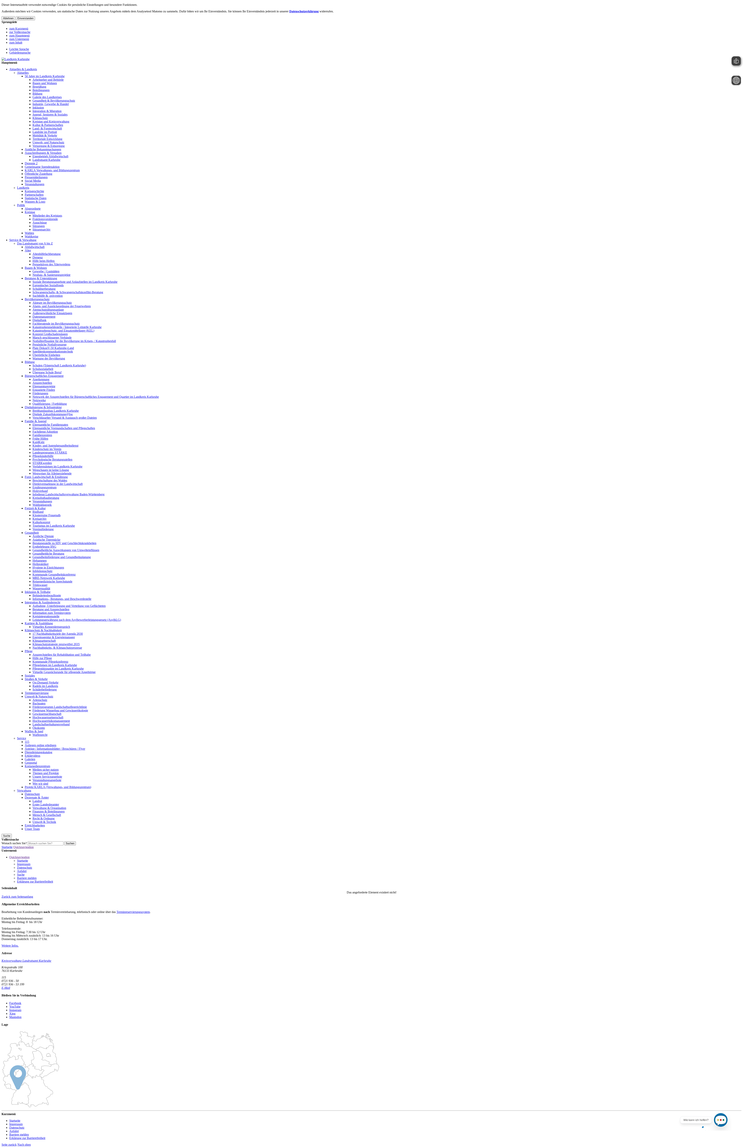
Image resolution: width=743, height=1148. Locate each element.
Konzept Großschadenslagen (50, 334)
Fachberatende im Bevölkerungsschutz (56, 323)
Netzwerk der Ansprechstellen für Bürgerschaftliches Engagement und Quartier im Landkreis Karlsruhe (96, 396)
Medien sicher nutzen (46, 769)
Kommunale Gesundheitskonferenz (54, 574)
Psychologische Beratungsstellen (52, 459)
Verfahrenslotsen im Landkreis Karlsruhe (57, 466)
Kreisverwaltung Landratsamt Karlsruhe (26, 960)
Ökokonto (39, 727)
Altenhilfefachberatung (47, 254)
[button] (17, 896)
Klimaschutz (40, 118)
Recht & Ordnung (44, 818)
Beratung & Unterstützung (41, 278)
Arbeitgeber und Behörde (48, 79)
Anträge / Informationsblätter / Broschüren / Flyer (55, 748)
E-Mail (6, 987)
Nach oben (24, 1144)
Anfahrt (22, 871)
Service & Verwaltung (22, 240)
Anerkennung (41, 379)
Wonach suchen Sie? (14, 843)
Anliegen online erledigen (40, 745)
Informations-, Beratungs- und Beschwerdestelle (62, 599)
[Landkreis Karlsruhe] (16, 59)
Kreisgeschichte (34, 191)
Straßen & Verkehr (36, 679)
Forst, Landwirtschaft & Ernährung (46, 477)
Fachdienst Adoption (45, 431)
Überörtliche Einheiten (46, 355)
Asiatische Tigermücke (46, 539)
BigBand (38, 511)
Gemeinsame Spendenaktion (42, 166)
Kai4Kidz (39, 442)
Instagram (15, 1010)
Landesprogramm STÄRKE (50, 452)
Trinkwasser (40, 585)
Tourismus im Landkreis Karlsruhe (54, 525)
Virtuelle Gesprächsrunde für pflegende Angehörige (64, 672)
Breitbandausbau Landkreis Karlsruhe (56, 410)
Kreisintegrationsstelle (46, 616)
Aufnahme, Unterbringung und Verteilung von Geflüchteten (69, 605)
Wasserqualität (41, 588)
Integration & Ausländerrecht (42, 602)
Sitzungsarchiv (42, 229)
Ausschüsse (40, 222)
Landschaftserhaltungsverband (51, 724)
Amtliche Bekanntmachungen (43, 149)
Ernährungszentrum (44, 487)
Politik (21, 205)
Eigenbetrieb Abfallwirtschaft (50, 156)
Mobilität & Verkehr (45, 135)
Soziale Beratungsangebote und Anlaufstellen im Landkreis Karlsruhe (75, 281)
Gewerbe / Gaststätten (46, 271)
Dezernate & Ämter (37, 797)
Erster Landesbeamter (46, 804)
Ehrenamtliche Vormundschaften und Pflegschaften (64, 428)
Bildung (37, 93)
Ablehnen (8, 18)
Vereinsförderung (43, 529)
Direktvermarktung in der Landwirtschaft (58, 484)
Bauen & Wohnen (36, 267)
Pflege (29, 651)
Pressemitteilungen (36, 177)
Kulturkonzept (41, 522)
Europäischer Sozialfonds (48, 285)
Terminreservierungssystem (133, 912)
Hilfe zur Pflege (42, 658)
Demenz (38, 257)
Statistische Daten (35, 198)
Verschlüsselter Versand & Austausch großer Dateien (65, 417)
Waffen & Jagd (34, 731)
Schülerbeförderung (45, 689)
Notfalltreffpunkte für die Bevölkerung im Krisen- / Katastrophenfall (74, 341)
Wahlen (29, 233)
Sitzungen (39, 226)
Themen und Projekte (46, 773)
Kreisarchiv (40, 518)
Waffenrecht (40, 734)
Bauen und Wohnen (45, 83)
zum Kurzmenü (18, 28)
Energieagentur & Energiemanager (54, 637)
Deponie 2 (31, 163)
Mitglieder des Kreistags (47, 215)
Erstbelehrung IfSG (44, 546)
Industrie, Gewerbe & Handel (51, 104)
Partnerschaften (34, 194)
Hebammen (40, 560)
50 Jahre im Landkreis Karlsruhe (45, 76)
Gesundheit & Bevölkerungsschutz (54, 100)
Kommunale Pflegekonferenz (50, 661)
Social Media (33, 180)
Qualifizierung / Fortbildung (50, 403)
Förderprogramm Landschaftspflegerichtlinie (60, 707)
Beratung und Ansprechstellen (51, 609)
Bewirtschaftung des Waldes (50, 480)
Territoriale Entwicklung (47, 139)
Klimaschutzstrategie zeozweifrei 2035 (56, 644)
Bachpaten (39, 703)
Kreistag (30, 212)
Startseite (7, 847)
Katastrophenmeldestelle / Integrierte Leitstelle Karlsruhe (67, 327)
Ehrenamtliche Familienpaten (50, 424)
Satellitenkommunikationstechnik (53, 351)
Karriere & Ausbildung (39, 623)
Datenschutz (32, 794)
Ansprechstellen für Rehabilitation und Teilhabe (62, 654)
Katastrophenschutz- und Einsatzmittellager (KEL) (63, 330)
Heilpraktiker (41, 564)
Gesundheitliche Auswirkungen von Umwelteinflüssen (66, 550)
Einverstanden (25, 18)
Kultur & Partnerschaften (48, 125)
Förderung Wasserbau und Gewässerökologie (60, 710)
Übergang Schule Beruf (47, 372)
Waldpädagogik (42, 504)
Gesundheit (32, 532)
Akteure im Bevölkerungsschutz (52, 302)
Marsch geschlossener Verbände (52, 337)
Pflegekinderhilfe (43, 456)
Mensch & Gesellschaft (47, 815)
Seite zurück (9, 1144)
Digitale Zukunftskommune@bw (53, 414)
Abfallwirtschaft (35, 247)
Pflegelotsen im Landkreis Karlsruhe (55, 665)
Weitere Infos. (10, 945)
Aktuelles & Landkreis (23, 69)
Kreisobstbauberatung (46, 497)
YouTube (15, 1006)
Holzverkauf (40, 490)
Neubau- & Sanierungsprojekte (51, 274)
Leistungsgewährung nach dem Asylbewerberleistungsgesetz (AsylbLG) (77, 619)
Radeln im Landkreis (45, 686)
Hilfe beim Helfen (44, 261)
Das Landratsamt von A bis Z (35, 243)
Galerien (30, 759)
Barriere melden (27, 878)
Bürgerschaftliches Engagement (44, 376)
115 (27, 741)
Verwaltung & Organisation (49, 808)
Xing (12, 1013)
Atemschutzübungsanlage (48, 309)
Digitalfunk (39, 320)
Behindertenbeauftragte (47, 595)
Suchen (70, 843)
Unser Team (32, 829)
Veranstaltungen (34, 184)
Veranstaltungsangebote (47, 780)
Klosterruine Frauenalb (47, 515)
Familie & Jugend (35, 421)
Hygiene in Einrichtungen (48, 567)
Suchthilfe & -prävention (48, 295)
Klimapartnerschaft (44, 640)
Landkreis (23, 187)
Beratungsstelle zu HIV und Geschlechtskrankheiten (64, 543)
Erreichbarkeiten (35, 825)
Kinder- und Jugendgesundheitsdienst (55, 445)
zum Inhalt (15, 42)
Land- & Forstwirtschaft (47, 128)
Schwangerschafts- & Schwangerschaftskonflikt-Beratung (68, 292)
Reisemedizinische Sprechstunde (52, 581)
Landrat (37, 801)
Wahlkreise (31, 236)
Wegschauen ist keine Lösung (51, 470)
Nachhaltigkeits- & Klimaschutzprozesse (57, 647)
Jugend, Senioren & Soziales (50, 114)
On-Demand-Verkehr (45, 682)
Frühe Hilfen (40, 438)
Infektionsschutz (42, 571)
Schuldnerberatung (44, 288)
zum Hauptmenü (19, 35)
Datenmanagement (44, 316)
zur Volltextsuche (19, 32)
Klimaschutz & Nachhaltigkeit (43, 630)
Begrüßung (39, 86)
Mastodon (15, 1017)
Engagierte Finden (44, 389)
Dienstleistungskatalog (38, 752)
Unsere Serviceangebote (47, 776)
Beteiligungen (41, 90)
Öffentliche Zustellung (38, 173)
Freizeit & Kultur (35, 508)
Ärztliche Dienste (43, 536)
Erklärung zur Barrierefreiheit (35, 881)
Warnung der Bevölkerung (49, 358)
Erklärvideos (32, 755)
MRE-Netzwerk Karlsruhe (49, 578)
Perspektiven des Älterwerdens (51, 264)
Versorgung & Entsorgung (49, 146)
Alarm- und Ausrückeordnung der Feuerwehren (62, 306)
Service (21, 738)
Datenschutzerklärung (304, 11)
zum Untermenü (19, 39)
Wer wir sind (40, 783)
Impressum (23, 864)
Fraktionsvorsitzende (45, 219)
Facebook (15, 1003)
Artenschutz (40, 700)
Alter (28, 250)
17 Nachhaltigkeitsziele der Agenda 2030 (58, 633)
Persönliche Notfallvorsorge (50, 344)
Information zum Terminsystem (52, 612)
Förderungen (40, 393)
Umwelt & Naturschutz (39, 696)
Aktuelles (23, 72)
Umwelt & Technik (44, 822)
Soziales (30, 675)
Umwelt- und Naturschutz (48, 142)
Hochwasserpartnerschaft (48, 717)
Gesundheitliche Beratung (48, 553)
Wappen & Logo (35, 201)
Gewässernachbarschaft (47, 714)
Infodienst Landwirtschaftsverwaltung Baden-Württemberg (68, 494)
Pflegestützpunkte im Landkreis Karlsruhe (58, 668)
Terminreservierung (37, 693)
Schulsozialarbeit (43, 369)
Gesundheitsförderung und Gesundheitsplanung (62, 557)
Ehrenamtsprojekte (44, 386)
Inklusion (38, 107)
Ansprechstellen (42, 382)
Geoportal (31, 762)
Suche (21, 874)
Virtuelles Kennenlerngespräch (51, 626)
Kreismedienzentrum (37, 766)
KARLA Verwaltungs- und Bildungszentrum (52, 170)
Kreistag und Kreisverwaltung (51, 121)
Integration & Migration (47, 111)
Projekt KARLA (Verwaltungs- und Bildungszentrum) (58, 787)
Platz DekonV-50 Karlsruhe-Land (53, 348)
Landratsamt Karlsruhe (46, 159)
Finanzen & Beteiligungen (49, 811)
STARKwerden (42, 463)
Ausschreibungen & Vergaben (43, 152)
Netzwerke (39, 400)
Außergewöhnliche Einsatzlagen (52, 313)
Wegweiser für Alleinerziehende (52, 473)
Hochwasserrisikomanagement (51, 720)
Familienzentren (42, 435)
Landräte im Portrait (45, 132)
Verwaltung (24, 790)
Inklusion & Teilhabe (38, 592)
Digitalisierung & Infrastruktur (43, 407)
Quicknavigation (23, 847)
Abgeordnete (33, 208)
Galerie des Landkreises (47, 97)
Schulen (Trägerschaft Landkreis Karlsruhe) (59, 365)
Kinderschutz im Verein (47, 449)
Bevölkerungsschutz (37, 299)
